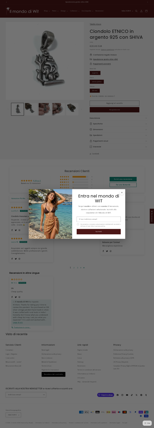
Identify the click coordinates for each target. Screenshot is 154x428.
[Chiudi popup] (122, 192)
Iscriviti (99, 232)
